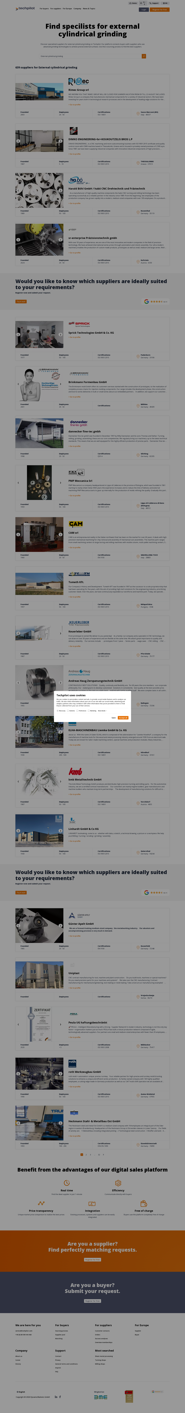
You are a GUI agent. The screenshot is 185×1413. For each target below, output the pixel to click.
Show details (101, 711)
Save (114, 718)
